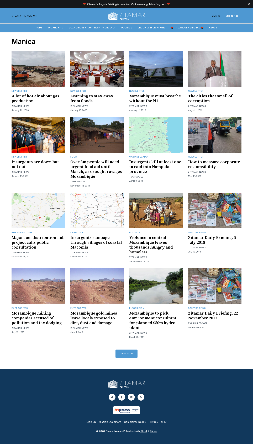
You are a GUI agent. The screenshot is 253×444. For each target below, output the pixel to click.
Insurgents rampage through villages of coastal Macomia (96, 242)
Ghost (143, 431)
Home (39, 27)
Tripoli (153, 431)
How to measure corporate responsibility (214, 164)
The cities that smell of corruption (210, 99)
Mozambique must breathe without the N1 (155, 99)
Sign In (216, 15)
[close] (249, 4)
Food (73, 156)
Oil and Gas (55, 27)
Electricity (136, 308)
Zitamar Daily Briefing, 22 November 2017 (213, 316)
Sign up (91, 421)
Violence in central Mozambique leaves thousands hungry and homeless (151, 245)
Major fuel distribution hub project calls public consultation (38, 242)
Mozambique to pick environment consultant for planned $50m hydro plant (153, 320)
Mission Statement (110, 421)
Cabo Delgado (138, 156)
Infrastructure (22, 232)
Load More (126, 353)
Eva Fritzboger (198, 323)
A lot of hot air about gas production (35, 99)
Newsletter (19, 91)
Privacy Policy (157, 421)
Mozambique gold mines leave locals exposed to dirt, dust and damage (93, 318)
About (213, 27)
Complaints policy (135, 421)
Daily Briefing (197, 232)
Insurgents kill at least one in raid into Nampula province (155, 166)
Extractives (20, 308)
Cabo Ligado (78, 232)
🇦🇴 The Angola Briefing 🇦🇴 (187, 27)
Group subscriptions (151, 27)
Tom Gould (77, 181)
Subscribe (232, 15)
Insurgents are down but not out (35, 164)
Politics (126, 27)
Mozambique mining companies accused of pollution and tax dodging (37, 318)
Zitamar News (20, 106)
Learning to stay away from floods (91, 99)
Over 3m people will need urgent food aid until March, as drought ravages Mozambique (96, 169)
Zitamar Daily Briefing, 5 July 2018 (212, 240)
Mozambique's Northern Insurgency (92, 27)
